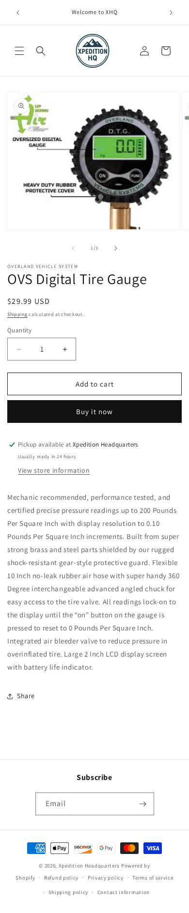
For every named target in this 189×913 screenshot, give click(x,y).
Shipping (17, 314)
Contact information (123, 892)
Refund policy (61, 877)
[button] (19, 50)
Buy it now (94, 411)
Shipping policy (68, 892)
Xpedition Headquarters (89, 865)
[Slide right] (115, 248)
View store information (54, 470)
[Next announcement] (171, 12)
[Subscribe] (143, 804)
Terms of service (152, 877)
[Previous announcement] (18, 12)
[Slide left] (73, 248)
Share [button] (26, 695)
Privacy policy (106, 877)
